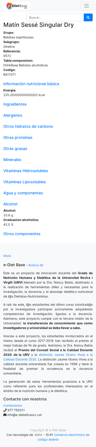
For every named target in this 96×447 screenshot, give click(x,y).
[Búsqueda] (88, 17)
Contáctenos (12, 405)
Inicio (7, 256)
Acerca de (35, 265)
